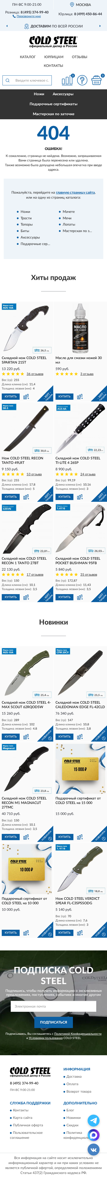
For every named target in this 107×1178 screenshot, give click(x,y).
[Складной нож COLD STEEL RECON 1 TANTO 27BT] (27, 529)
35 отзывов (88, 574)
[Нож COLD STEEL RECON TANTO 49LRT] (27, 429)
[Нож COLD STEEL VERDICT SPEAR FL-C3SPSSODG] (80, 869)
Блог (70, 1110)
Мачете (69, 212)
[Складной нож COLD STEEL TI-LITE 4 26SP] (80, 429)
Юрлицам (53, 57)
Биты (25, 231)
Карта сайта (22, 1118)
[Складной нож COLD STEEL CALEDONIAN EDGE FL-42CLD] (80, 673)
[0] (96, 80)
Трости (26, 218)
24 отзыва (88, 474)
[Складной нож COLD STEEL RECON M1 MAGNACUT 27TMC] (27, 769)
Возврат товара (78, 1091)
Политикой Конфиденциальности (78, 1033)
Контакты (53, 66)
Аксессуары (63, 94)
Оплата (72, 1084)
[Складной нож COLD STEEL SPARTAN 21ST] (27, 328)
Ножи (39, 94)
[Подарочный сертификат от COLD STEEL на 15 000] (80, 769)
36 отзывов (35, 374)
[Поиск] (7, 80)
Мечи (67, 218)
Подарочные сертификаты (53, 104)
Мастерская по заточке (53, 114)
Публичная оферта (28, 1125)
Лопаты (69, 225)
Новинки (73, 1118)
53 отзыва (34, 474)
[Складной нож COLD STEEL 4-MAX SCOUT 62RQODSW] (27, 673)
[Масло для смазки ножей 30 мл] (80, 328)
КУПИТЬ (11, 396)
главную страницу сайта (75, 192)
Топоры (27, 225)
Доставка (74, 1076)
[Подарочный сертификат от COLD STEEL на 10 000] (27, 869)
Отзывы (79, 57)
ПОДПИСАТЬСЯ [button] (53, 1022)
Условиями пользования (46, 1038)
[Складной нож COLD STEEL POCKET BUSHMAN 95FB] (80, 529)
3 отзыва (87, 374)
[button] (27, 15)
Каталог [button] (28, 57)
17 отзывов (35, 574)
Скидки (72, 1125)
